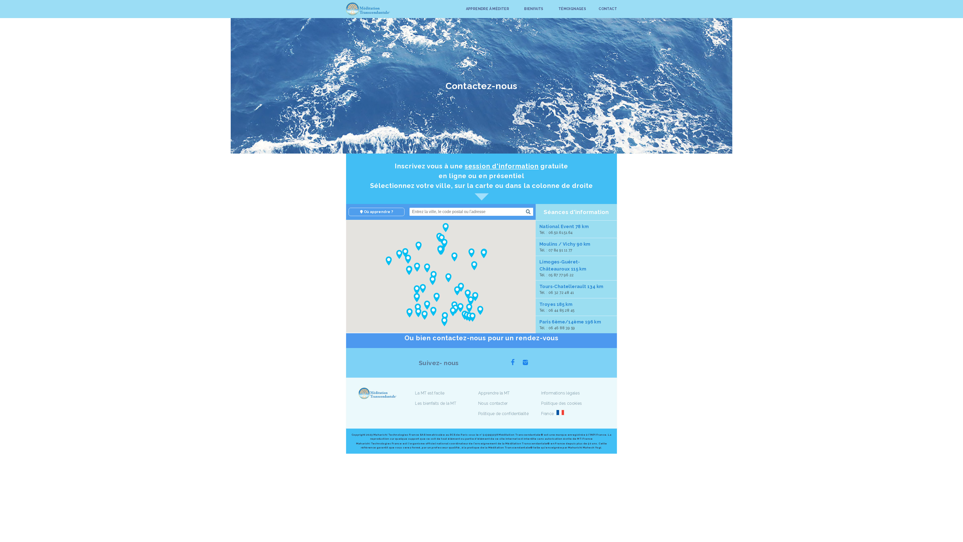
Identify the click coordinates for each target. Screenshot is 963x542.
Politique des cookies (561, 403)
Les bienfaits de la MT (435, 403)
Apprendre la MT (494, 393)
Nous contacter (493, 403)
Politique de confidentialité (503, 413)
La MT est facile (429, 393)
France (547, 413)
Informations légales (560, 393)
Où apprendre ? (378, 212)
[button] (434, 275)
